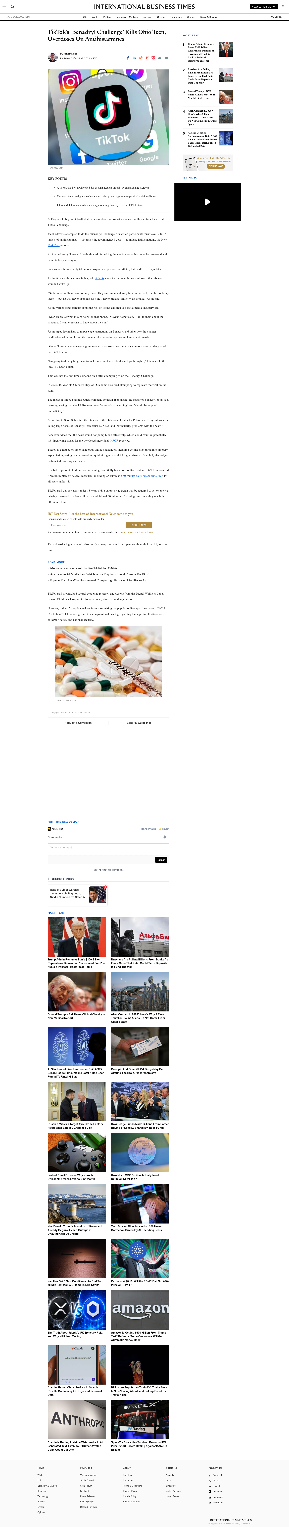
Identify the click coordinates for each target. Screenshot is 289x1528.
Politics (107, 16)
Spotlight (84, 1491)
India (168, 1480)
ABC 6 (99, 278)
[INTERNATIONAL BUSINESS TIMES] (144, 7)
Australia (170, 1475)
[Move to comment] (166, 58)
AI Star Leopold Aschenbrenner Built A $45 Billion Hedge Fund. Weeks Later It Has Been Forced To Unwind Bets (76, 1073)
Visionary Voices (88, 1475)
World (95, 16)
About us (127, 1475)
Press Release (87, 1496)
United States (172, 1496)
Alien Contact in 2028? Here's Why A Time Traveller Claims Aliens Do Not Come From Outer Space (138, 1018)
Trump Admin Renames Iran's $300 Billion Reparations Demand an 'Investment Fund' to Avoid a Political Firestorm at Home (76, 963)
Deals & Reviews (209, 16)
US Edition (276, 17)
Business (147, 16)
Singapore (171, 1486)
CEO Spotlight (87, 1501)
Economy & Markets (127, 16)
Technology (176, 16)
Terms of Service (126, 532)
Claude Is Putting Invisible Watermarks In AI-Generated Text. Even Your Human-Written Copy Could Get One (75, 1446)
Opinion (191, 16)
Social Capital (87, 1480)
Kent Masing (70, 53)
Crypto (161, 16)
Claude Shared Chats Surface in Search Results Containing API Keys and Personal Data (75, 1391)
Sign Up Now (216, 166)
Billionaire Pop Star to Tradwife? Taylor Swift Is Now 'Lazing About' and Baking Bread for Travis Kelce (139, 1391)
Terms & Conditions (132, 1486)
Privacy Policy (146, 532)
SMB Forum (86, 1486)
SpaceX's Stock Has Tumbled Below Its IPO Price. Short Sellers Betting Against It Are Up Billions (139, 1446)
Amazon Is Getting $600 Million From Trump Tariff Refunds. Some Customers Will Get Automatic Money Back (138, 1336)
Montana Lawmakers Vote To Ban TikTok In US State (84, 568)
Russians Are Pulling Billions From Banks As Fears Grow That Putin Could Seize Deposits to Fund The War (139, 963)
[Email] (160, 58)
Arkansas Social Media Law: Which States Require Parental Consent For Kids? (99, 574)
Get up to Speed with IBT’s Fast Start (213, 158)
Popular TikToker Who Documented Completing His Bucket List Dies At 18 (98, 580)
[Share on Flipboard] (147, 58)
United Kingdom (173, 1491)
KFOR (114, 440)
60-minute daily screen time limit (143, 476)
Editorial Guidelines (139, 722)
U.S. (85, 16)
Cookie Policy (129, 1496)
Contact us (128, 1480)
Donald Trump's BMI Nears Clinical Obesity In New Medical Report (201, 94)
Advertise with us (131, 1501)
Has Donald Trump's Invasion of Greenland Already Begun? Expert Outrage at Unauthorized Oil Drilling (75, 1230)
